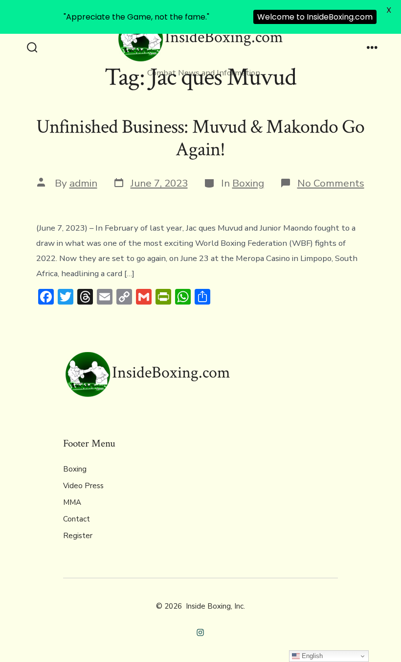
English (311, 656)
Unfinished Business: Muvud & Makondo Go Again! (200, 138)
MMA (72, 502)
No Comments (330, 183)
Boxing (248, 183)
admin (83, 183)
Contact (76, 519)
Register (77, 536)
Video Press (83, 486)
